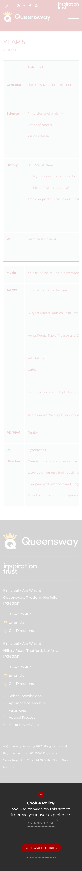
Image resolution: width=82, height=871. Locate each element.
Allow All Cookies (41, 848)
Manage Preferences (41, 857)
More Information (41, 822)
